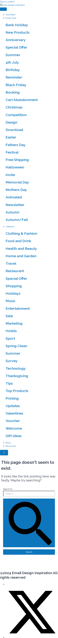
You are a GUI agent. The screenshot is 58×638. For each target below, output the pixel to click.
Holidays (13, 293)
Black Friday (16, 85)
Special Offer (16, 47)
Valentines (14, 413)
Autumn (12, 212)
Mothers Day (16, 190)
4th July (12, 62)
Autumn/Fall (17, 220)
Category (10, 226)
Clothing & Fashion (21, 233)
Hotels (11, 331)
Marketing (14, 323)
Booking (13, 92)
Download (14, 130)
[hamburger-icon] (3, 9)
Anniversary (16, 40)
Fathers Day (15, 145)
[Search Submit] (29, 523)
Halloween (15, 167)
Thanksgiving (17, 376)
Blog (8, 442)
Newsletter (15, 205)
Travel (11, 263)
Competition (16, 115)
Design (11, 122)
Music (10, 301)
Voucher (13, 421)
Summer (13, 55)
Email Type (11, 18)
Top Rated (10, 14)
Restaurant (15, 271)
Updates (13, 406)
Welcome (14, 428)
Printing (12, 398)
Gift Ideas (14, 436)
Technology (16, 368)
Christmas (14, 107)
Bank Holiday (17, 25)
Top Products (17, 391)
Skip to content (7, 1)
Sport (10, 338)
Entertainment (18, 308)
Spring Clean (16, 346)
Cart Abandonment (22, 100)
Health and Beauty (21, 248)
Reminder (14, 77)
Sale (9, 316)
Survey (11, 361)
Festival (12, 152)
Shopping (14, 286)
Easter (11, 137)
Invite (10, 175)
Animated (14, 197)
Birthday (13, 70)
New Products (17, 32)
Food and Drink (18, 241)
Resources (11, 446)
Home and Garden (21, 256)
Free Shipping (17, 160)
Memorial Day (17, 182)
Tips (9, 383)
